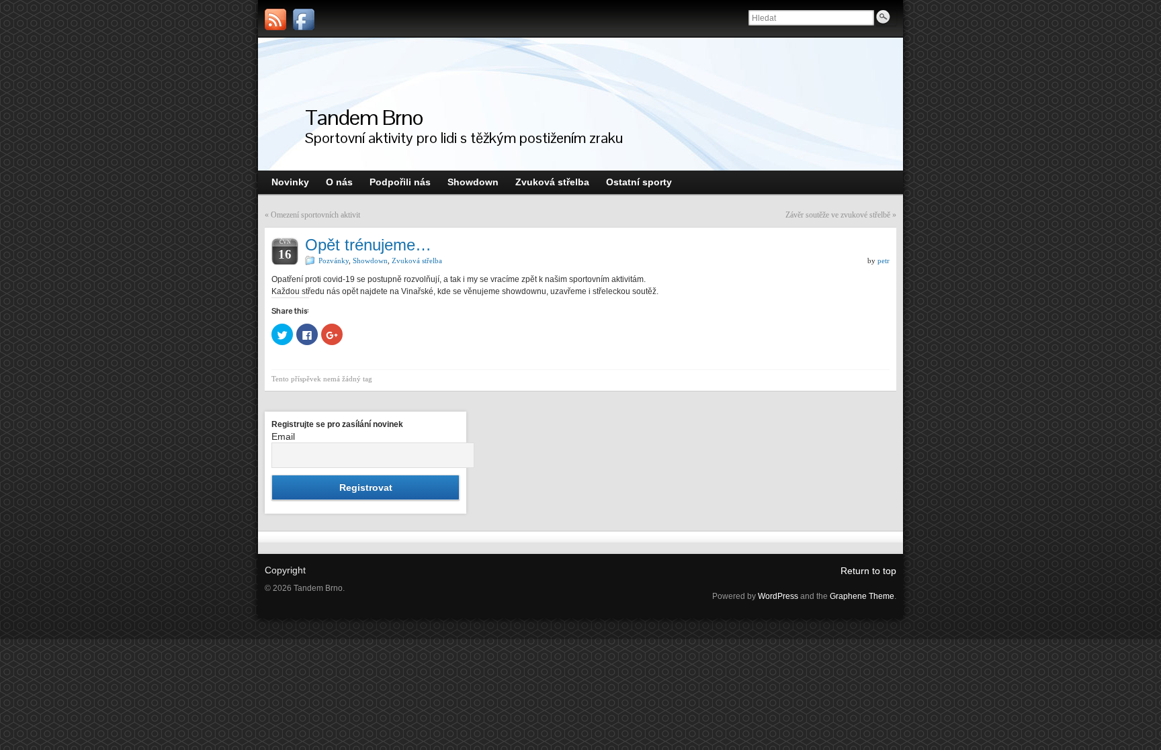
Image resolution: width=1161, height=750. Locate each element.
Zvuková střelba (417, 260)
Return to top (868, 570)
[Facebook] (303, 19)
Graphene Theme (862, 596)
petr (883, 260)
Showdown (370, 260)
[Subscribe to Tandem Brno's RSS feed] (275, 19)
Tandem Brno (364, 117)
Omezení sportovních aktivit (315, 215)
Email (283, 436)
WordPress (778, 596)
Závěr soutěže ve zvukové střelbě (837, 215)
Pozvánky (333, 260)
